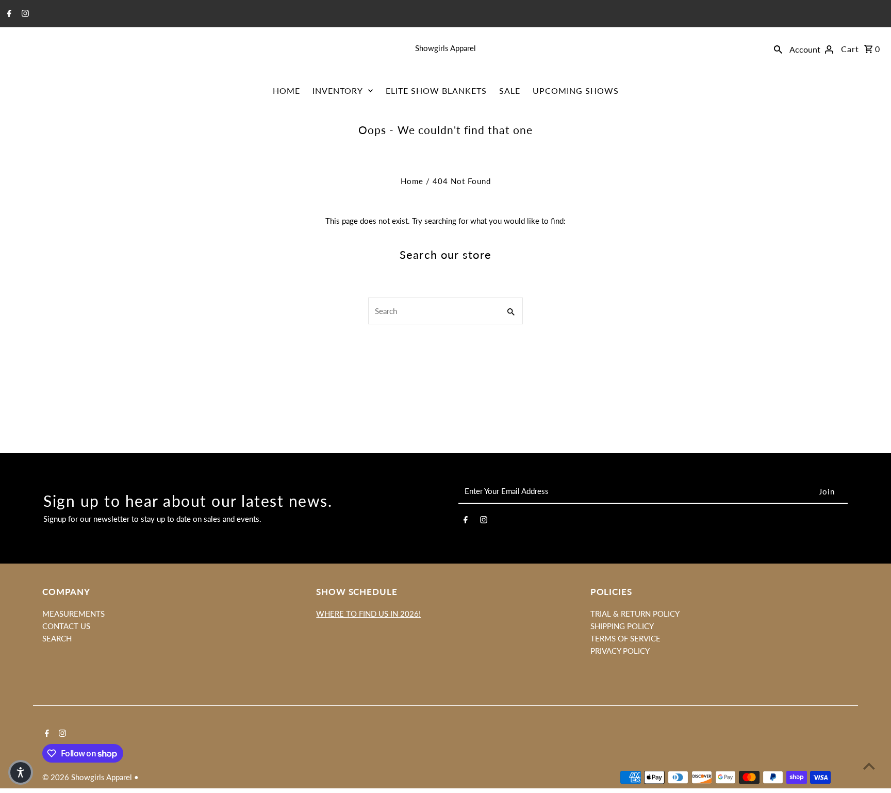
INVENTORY (337, 90)
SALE (509, 90)
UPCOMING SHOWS (576, 90)
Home (412, 181)
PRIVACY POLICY (620, 650)
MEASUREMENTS (73, 613)
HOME (286, 90)
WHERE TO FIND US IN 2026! (368, 613)
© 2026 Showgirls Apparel (88, 777)
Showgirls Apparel (445, 48)
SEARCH (57, 638)
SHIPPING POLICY (622, 626)
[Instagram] (24, 14)
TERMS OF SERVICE (625, 638)
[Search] (778, 47)
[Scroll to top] (869, 766)
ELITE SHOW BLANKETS (436, 90)
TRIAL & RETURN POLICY (635, 613)
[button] (20, 772)
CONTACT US (66, 626)
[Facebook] (8, 14)
